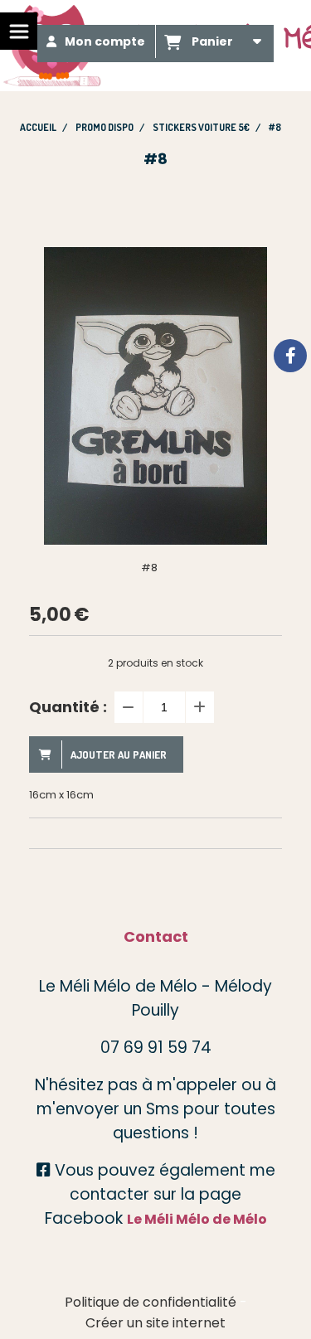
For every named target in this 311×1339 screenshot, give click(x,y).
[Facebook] (290, 355)
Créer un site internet (155, 1322)
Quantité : (68, 706)
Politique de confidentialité (150, 1302)
